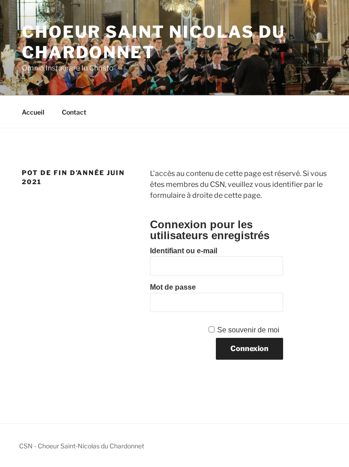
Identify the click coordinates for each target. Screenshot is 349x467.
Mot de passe (173, 287)
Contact (74, 112)
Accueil (33, 112)
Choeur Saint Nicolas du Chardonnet (153, 42)
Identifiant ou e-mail (183, 251)
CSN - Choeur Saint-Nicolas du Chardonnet (81, 446)
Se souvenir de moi (248, 330)
